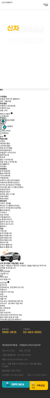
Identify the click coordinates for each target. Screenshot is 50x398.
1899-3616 (9, 332)
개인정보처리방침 (9, 345)
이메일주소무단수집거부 (30, 345)
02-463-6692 (32, 332)
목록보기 (18, 319)
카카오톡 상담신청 (7, 319)
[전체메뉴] (45, 4)
